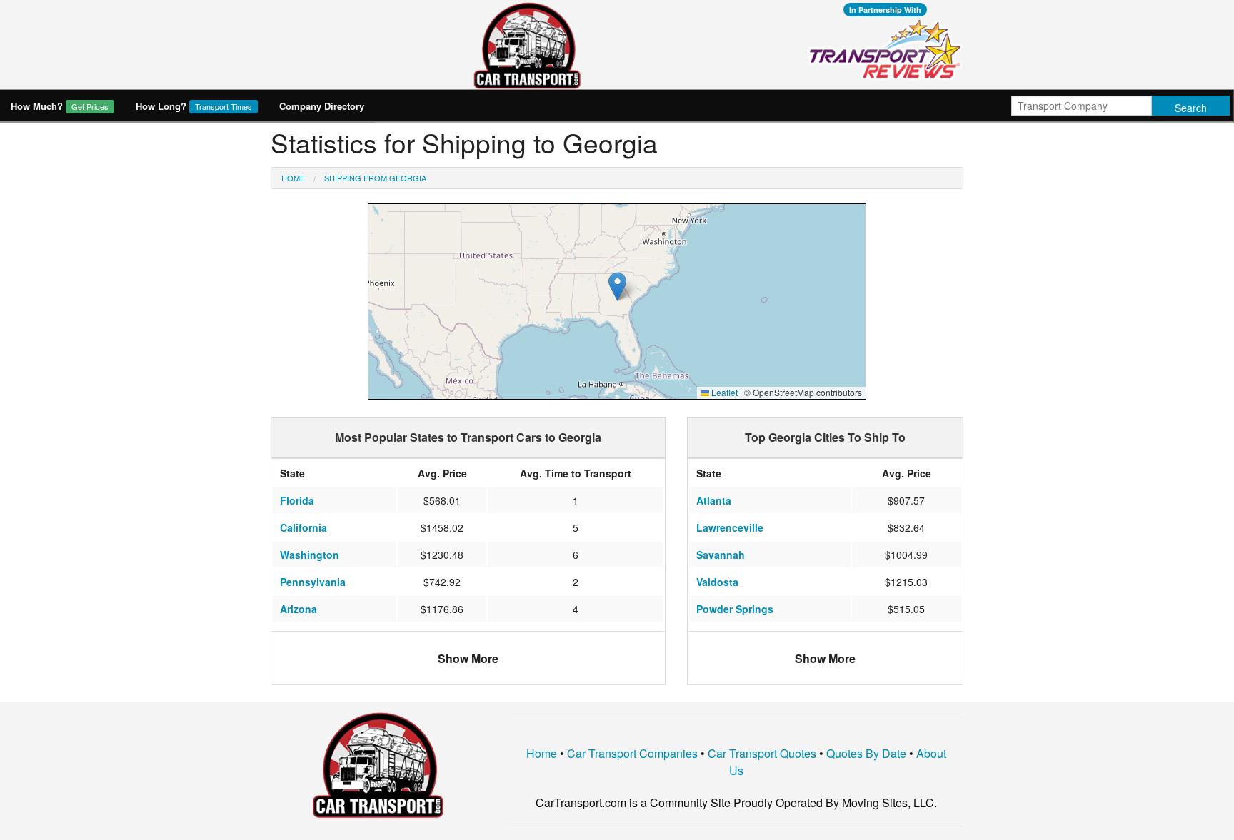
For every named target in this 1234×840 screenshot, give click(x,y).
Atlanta (713, 500)
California (303, 527)
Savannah (720, 554)
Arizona (298, 609)
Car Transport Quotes (762, 753)
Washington (309, 554)
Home (293, 177)
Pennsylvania (313, 582)
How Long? (194, 106)
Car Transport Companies (632, 753)
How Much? (60, 106)
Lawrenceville (729, 527)
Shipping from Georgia (375, 177)
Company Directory (321, 106)
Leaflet (723, 392)
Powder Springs (734, 609)
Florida (297, 500)
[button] (617, 286)
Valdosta (717, 582)
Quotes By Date (866, 753)
